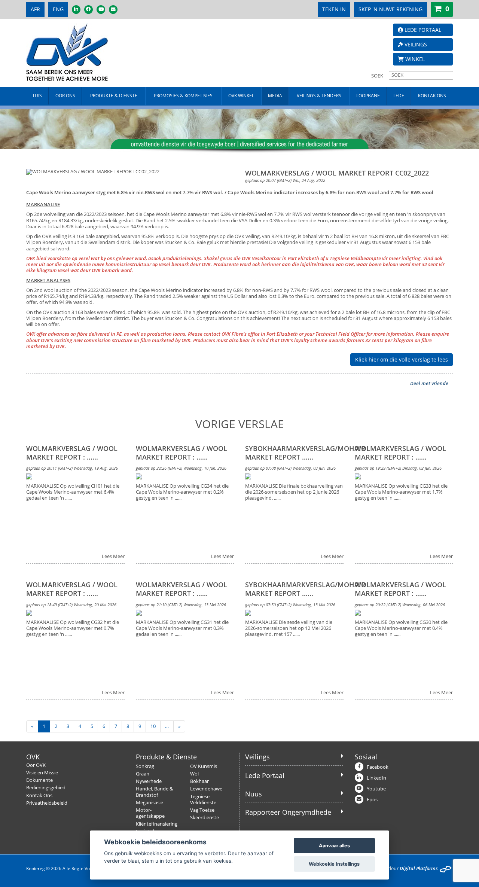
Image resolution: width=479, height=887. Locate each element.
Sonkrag (145, 766)
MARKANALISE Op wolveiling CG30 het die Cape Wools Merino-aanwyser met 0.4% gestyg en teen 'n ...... (401, 628)
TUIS (37, 95)
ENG (58, 9)
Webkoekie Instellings (334, 864)
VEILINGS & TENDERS (319, 95)
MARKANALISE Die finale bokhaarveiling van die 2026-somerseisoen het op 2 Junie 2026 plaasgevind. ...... (294, 492)
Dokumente (39, 780)
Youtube (376, 789)
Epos (372, 799)
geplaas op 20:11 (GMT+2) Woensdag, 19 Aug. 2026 (72, 468)
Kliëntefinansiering (156, 824)
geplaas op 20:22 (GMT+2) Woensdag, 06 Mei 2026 (400, 604)
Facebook (377, 767)
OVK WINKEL (241, 95)
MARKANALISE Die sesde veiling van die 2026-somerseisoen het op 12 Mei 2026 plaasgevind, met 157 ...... (288, 628)
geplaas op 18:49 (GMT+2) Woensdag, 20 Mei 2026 (71, 604)
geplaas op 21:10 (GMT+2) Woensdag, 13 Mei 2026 (181, 604)
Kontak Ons (39, 795)
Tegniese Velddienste (203, 799)
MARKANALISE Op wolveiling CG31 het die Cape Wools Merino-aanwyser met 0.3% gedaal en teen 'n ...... (182, 628)
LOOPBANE (368, 95)
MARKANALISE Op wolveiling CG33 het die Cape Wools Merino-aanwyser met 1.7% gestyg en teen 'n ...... (401, 492)
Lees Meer (113, 557)
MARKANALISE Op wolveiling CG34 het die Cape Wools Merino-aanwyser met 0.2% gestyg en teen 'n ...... (182, 492)
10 (153, 726)
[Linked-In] (76, 9)
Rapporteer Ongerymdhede (288, 812)
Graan (142, 774)
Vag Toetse (202, 810)
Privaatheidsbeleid (46, 803)
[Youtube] (101, 9)
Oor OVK (36, 765)
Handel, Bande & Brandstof (154, 792)
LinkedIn (376, 778)
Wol (194, 774)
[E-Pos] (113, 9)
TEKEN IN (334, 9)
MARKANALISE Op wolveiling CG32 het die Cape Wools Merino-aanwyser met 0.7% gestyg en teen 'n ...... (72, 628)
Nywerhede (149, 781)
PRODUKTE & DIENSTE (113, 95)
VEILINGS (415, 44)
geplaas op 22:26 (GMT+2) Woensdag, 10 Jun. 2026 (181, 468)
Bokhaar (199, 781)
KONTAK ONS (432, 95)
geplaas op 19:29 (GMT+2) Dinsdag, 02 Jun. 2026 (398, 468)
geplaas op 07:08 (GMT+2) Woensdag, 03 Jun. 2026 (290, 468)
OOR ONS (65, 95)
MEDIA (275, 95)
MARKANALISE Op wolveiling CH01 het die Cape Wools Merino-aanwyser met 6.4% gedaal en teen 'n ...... (72, 492)
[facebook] (88, 9)
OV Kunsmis (203, 766)
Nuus (253, 793)
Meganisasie (149, 802)
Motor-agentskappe (150, 813)
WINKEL (414, 59)
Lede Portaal (264, 775)
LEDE (398, 95)
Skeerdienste (204, 817)
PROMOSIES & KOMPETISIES (183, 95)
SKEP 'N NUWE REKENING (390, 9)
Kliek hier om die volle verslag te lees (401, 359)
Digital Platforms (419, 868)
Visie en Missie (42, 772)
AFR (35, 9)
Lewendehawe (206, 789)
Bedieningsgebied (45, 787)
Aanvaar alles (334, 845)
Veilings (257, 756)
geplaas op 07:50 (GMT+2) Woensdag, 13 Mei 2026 (290, 604)
